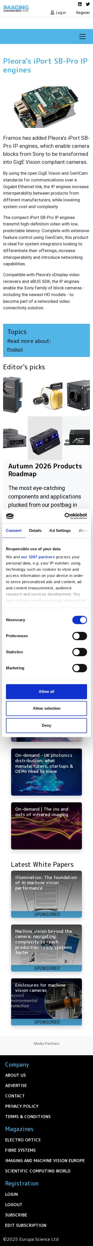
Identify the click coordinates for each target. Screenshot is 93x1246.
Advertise (16, 1085)
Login (11, 1194)
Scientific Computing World (38, 1171)
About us (15, 1075)
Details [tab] (35, 530)
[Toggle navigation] (82, 36)
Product (15, 349)
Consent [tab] (13, 530)
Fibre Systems (20, 1150)
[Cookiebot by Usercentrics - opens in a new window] (65, 516)
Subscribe (16, 1215)
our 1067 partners (38, 557)
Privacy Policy (21, 1106)
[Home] (23, 8)
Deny (46, 725)
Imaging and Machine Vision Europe (45, 1160)
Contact (15, 1096)
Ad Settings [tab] (60, 530)
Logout (13, 1204)
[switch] (79, 636)
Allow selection (46, 708)
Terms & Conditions (28, 1116)
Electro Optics (23, 1140)
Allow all (46, 691)
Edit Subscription (25, 1225)
